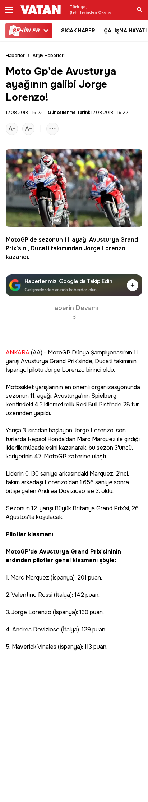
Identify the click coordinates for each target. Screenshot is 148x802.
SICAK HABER (78, 30)
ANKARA (17, 353)
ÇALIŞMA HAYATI (125, 30)
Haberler (15, 55)
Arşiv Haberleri (49, 55)
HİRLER (25, 30)
